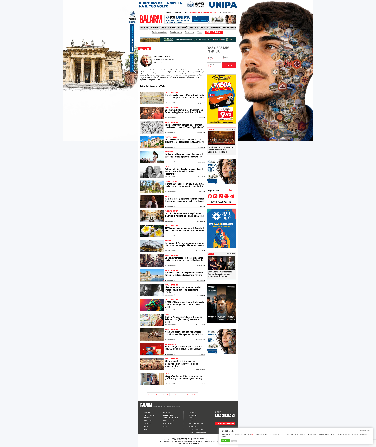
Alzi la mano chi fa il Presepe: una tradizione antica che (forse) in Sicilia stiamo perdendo (181, 364)
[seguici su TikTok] (223, 415)
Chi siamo (192, 412)
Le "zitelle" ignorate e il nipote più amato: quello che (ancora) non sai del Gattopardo (184, 259)
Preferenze (233, 441)
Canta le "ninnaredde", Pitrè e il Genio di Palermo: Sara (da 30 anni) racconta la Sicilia (183, 319)
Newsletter (193, 426)
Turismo (147, 418)
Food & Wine (148, 421)
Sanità (146, 429)
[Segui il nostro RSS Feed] (233, 415)
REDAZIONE (177, 12)
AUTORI (185, 12)
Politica (146, 426)
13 (187, 394)
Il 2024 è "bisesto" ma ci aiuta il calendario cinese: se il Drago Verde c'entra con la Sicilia (184, 304)
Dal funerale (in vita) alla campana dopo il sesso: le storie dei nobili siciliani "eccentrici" (184, 171)
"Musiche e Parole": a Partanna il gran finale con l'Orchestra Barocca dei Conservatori (221, 149)
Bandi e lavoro (176, 32)
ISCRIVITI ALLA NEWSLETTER (221, 201)
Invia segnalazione (196, 423)
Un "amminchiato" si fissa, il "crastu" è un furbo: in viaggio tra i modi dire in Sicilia (184, 111)
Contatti (192, 421)
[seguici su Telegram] (229, 415)
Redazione (193, 415)
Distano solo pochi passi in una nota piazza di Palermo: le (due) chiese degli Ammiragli (184, 140)
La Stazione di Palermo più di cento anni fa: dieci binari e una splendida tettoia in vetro (184, 244)
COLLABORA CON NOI (209, 12)
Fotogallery (189, 32)
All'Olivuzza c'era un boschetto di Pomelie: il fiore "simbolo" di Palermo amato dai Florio (184, 229)
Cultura (147, 412)
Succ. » (193, 394)
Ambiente (166, 412)
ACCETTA (225, 440)
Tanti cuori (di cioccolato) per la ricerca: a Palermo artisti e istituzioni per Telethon (183, 347)
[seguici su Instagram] (219, 415)
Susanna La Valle (170, 103)
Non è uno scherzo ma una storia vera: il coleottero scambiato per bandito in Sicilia (184, 333)
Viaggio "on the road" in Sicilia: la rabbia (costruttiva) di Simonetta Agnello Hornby (183, 377)
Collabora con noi (196, 429)
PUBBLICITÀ (168, 12)
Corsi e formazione (159, 32)
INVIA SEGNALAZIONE (195, 12)
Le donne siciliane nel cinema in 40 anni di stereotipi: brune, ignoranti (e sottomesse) (184, 155)
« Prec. (150, 394)
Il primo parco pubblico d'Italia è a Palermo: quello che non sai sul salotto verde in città (184, 185)
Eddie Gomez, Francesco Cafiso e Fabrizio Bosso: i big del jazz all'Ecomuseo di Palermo (220, 274)
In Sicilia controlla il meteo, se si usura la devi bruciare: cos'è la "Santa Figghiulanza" (184, 126)
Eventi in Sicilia (149, 415)
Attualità (147, 423)
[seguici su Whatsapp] (226, 415)
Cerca (228, 65)
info (252, 434)
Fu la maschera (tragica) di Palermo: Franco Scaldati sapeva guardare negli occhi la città (184, 200)
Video (199, 32)
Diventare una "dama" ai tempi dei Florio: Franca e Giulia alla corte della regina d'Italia (184, 290)
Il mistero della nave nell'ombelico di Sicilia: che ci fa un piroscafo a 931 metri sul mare (184, 96)
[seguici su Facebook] (216, 415)
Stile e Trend (168, 415)
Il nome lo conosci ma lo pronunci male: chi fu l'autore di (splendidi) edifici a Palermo (184, 273)
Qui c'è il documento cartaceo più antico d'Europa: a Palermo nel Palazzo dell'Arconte (184, 214)
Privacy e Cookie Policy (197, 432)
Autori (191, 418)
